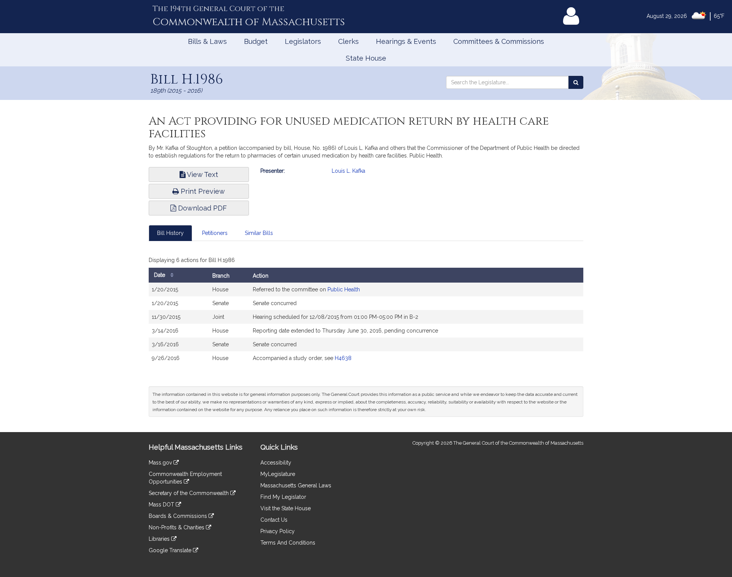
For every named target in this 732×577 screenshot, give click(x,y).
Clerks (348, 41)
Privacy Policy (277, 531)
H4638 (343, 358)
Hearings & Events (406, 41)
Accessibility (275, 463)
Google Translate (171, 550)
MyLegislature (277, 474)
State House (366, 58)
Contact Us (273, 520)
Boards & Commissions (179, 516)
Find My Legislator (283, 497)
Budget (256, 41)
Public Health (343, 289)
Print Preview (202, 191)
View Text (201, 174)
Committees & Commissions (498, 41)
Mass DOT (162, 504)
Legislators (303, 41)
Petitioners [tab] (215, 233)
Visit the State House (285, 508)
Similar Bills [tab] (259, 233)
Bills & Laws (207, 41)
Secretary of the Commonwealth (189, 493)
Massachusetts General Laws (295, 485)
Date (160, 275)
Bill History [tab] (170, 233)
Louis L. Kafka (348, 171)
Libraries (160, 539)
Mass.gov (161, 463)
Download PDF (201, 208)
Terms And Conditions (287, 543)
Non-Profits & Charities (177, 527)
